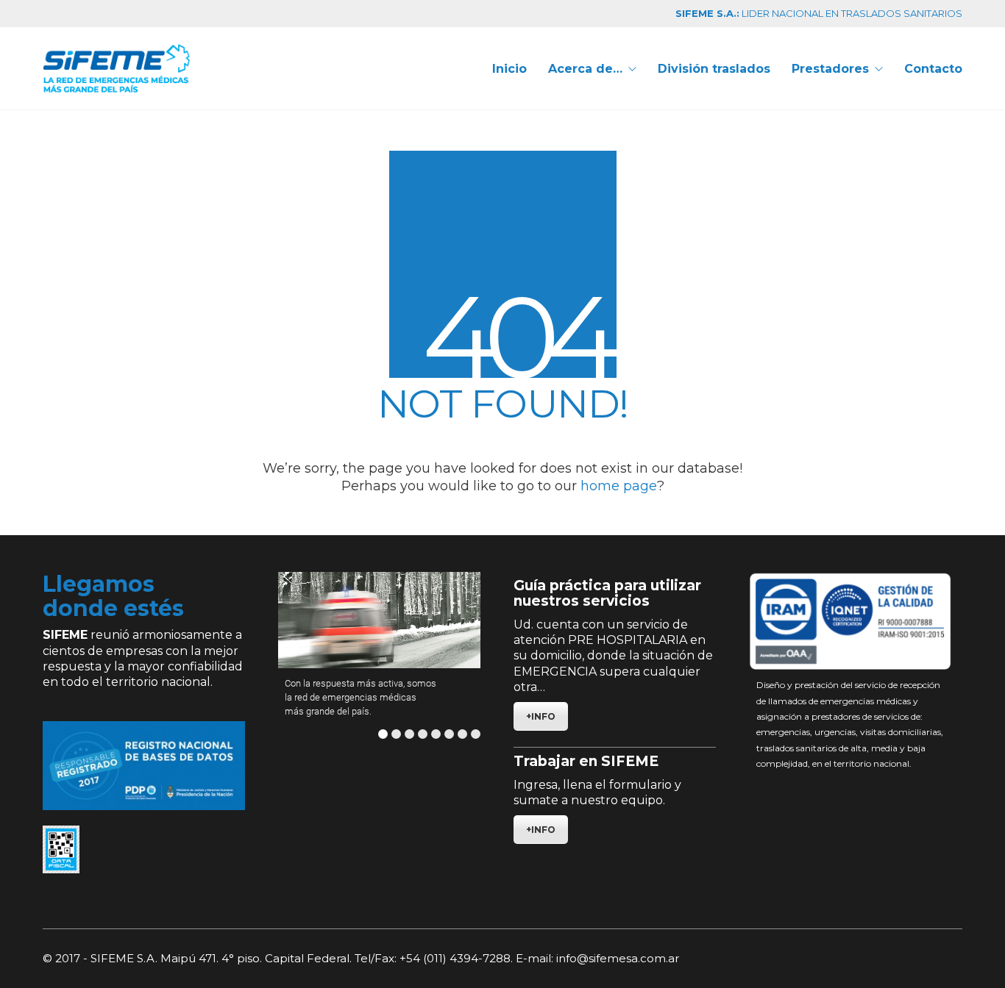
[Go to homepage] (116, 68)
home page (618, 486)
